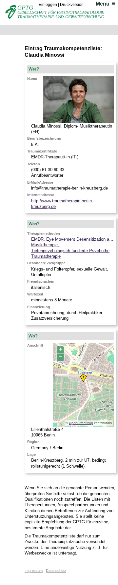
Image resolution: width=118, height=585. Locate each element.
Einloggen (48, 4)
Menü (102, 4)
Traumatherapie (46, 256)
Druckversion (72, 4)
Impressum (34, 571)
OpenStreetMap (81, 423)
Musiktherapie (44, 244)
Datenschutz (56, 571)
